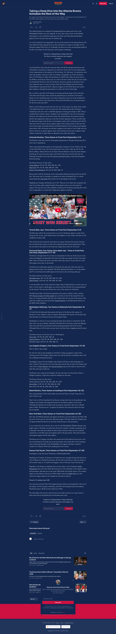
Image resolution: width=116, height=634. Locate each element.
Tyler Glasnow (43, 366)
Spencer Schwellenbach (37, 170)
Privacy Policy (70, 607)
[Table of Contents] (2, 317)
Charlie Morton (34, 339)
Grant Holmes (34, 165)
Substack (50, 630)
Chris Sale (32, 337)
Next (81, 522)
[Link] (27, 137)
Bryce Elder (33, 384)
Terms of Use (66, 606)
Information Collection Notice (57, 607)
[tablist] (36, 533)
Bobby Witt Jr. (73, 474)
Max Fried (32, 168)
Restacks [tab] (39, 533)
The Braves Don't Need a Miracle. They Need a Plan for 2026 (48, 573)
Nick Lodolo (50, 296)
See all (32, 599)
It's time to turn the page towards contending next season (45, 576)
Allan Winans (33, 280)
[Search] (93, 3)
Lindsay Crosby (40, 565)
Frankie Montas (60, 301)
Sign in (111, 3)
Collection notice (69, 622)
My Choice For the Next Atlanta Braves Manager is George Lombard (50, 559)
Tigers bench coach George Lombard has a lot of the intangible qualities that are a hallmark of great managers (50, 562)
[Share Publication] (96, 3)
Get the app (66, 626)
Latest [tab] (35, 553)
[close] (73, 580)
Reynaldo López (34, 278)
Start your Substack (53, 626)
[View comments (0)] (36, 27)
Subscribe (103, 3)
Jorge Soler (44, 179)
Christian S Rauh (37, 22)
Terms (62, 622)
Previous (35, 522)
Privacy (57, 622)
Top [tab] (31, 553)
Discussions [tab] (41, 553)
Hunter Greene (38, 296)
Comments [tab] (33, 533)
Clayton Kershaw (57, 366)
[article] (58, 562)
